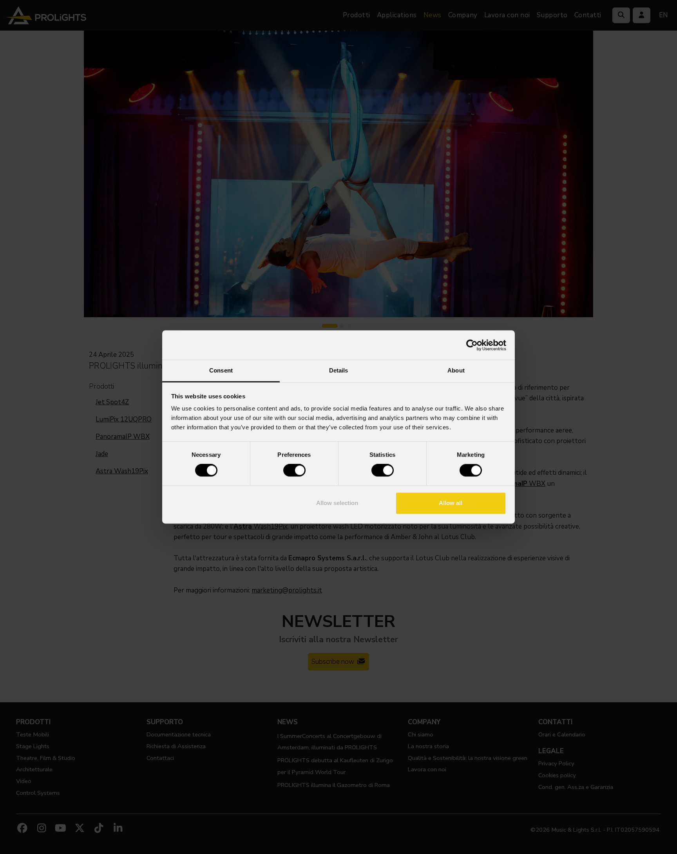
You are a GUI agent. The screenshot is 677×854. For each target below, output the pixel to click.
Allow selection (337, 503)
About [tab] (456, 370)
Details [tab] (338, 370)
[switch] (294, 470)
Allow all (450, 503)
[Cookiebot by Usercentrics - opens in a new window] (472, 345)
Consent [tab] (221, 370)
